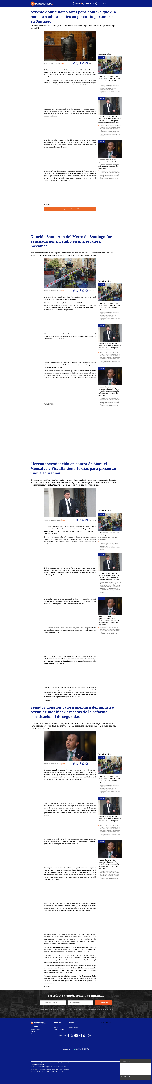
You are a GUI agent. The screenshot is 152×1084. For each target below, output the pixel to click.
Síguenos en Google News (36, 1033)
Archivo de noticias (73, 1027)
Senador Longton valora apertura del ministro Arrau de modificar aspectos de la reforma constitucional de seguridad (108, 164)
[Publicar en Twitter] (77, 63)
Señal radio (90, 3)
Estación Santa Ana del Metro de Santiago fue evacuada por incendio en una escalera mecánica (109, 79)
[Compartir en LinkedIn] (87, 63)
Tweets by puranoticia (106, 1022)
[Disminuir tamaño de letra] (106, 3)
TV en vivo (77, 3)
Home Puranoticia (73, 1025)
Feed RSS (56, 1027)
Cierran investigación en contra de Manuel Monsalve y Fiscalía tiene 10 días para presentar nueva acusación (109, 119)
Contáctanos (33, 1031)
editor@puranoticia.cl (35, 1029)
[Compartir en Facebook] (80, 63)
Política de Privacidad (59, 1029)
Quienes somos (57, 1025)
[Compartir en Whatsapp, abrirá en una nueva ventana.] (83, 63)
